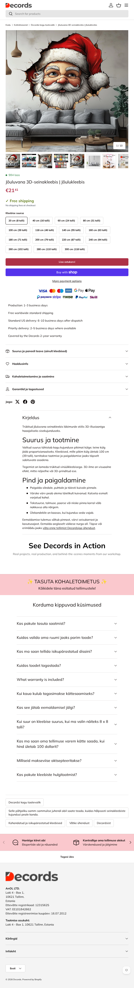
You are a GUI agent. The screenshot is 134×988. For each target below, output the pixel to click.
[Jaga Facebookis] (25, 402)
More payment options (67, 281)
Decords (17, 979)
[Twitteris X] (17, 402)
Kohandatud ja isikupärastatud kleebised (35, 823)
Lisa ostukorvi (67, 261)
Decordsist (104, 823)
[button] (118, 5)
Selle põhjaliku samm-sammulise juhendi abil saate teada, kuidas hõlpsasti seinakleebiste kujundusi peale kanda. (67, 812)
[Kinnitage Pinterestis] (33, 402)
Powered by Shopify (32, 979)
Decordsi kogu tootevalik (43, 25)
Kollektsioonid (21, 25)
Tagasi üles (67, 856)
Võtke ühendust (79, 823)
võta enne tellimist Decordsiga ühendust (69, 528)
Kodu (8, 25)
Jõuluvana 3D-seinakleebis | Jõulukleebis (77, 25)
